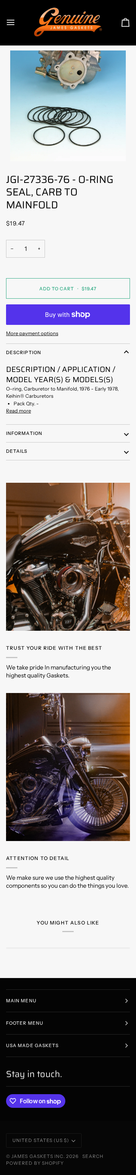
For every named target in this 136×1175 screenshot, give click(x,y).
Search (93, 1156)
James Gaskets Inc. (38, 1156)
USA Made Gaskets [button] (32, 1045)
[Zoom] (68, 106)
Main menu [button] (21, 1000)
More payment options (32, 333)
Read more (18, 411)
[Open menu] (17, 22)
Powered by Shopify (35, 1163)
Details (17, 451)
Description (23, 352)
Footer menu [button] (24, 1023)
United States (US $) (40, 1140)
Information (24, 433)
